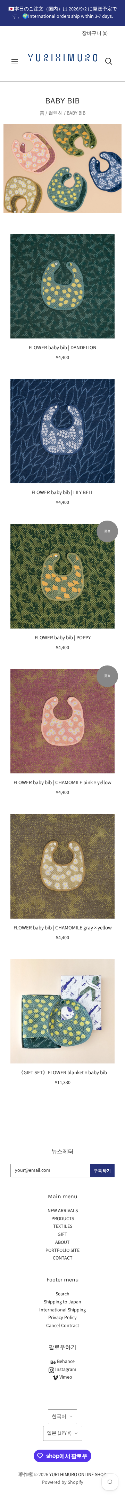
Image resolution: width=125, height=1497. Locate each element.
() (95, 33)
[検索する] (109, 61)
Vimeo (65, 1377)
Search (62, 1294)
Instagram (65, 1369)
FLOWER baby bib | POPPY (63, 637)
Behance (65, 1361)
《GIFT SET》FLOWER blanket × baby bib (62, 1072)
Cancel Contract (62, 1325)
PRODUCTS (62, 1218)
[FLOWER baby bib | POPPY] (62, 576)
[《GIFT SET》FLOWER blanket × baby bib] (62, 1011)
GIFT (62, 1234)
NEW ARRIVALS (63, 1210)
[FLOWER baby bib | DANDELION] (62, 286)
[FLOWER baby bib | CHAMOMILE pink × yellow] (62, 721)
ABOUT (62, 1242)
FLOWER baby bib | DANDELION (63, 347)
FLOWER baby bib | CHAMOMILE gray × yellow (63, 927)
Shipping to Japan (62, 1302)
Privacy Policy (62, 1317)
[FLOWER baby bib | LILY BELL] (62, 431)
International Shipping (62, 1310)
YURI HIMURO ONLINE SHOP (77, 1474)
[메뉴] (14, 61)
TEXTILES (62, 1226)
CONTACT (63, 1258)
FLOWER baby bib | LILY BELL (62, 492)
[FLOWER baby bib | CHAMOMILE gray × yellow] (62, 866)
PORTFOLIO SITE (62, 1250)
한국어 (59, 1416)
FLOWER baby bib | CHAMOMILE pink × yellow (62, 782)
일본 (59, 1433)
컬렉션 (55, 113)
